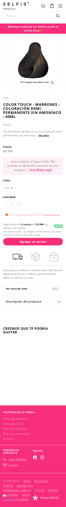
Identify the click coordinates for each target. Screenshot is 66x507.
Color (6, 180)
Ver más (43, 135)
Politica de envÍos (13, 423)
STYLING (40, 490)
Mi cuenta (8, 438)
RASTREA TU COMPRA (16, 499)
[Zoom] (52, 82)
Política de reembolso (15, 418)
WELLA (7, 124)
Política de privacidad (15, 428)
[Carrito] (51, 6)
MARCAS (8, 485)
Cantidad (9, 197)
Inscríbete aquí (40, 170)
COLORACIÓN (25, 485)
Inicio (6, 97)
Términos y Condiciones (16, 433)
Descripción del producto (23, 301)
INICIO (27, 481)
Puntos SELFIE (52, 214)
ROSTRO (53, 490)
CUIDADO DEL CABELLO (17, 490)
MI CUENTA (40, 481)
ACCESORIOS (10, 494)
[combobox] (33, 16)
